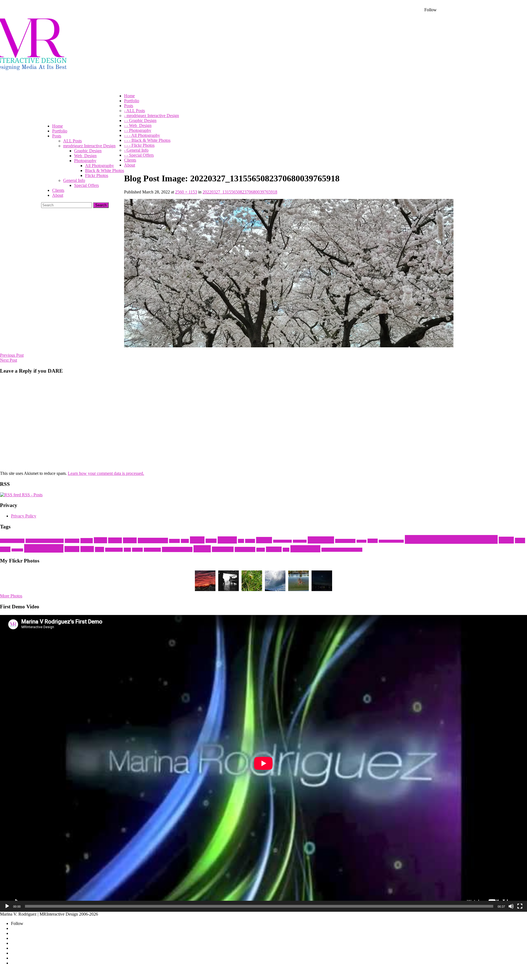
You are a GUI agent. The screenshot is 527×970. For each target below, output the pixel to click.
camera (86, 540)
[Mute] (511, 906)
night (520, 540)
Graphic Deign (282, 541)
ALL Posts (72, 140)
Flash (185, 541)
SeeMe (202, 548)
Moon (373, 541)
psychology (114, 550)
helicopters (300, 541)
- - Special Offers (139, 155)
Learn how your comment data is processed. (106, 473)
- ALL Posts (134, 110)
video (260, 550)
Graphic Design (88, 150)
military (361, 541)
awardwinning (12, 541)
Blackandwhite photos (45, 541)
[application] (263, 763)
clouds (115, 540)
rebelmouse (152, 550)
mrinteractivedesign (391, 541)
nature (506, 540)
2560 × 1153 (186, 192)
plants (87, 549)
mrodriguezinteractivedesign (451, 539)
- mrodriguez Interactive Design (151, 115)
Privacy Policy (23, 516)
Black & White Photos (104, 170)
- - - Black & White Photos (147, 140)
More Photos (11, 596)
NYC (5, 549)
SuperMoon (245, 549)
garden (264, 540)
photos (72, 549)
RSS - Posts (32, 494)
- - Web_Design (138, 125)
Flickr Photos (96, 175)
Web (286, 550)
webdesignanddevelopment (341, 550)
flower (211, 541)
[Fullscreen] (520, 906)
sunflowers (223, 549)
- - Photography (137, 130)
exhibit (174, 541)
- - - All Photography (142, 135)
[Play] (7, 906)
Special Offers (86, 185)
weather (274, 549)
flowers (227, 540)
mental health (345, 541)
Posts (99, 549)
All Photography (99, 165)
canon (100, 540)
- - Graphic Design (140, 120)
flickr (197, 540)
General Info (74, 180)
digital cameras (153, 540)
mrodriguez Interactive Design (89, 145)
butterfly (72, 541)
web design (305, 548)
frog (241, 541)
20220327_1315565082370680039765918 (240, 192)
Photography (85, 160)
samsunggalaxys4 (177, 549)
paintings (17, 549)
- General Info (136, 150)
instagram (321, 540)
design (130, 540)
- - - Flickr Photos (139, 145)
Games (250, 541)
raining (137, 550)
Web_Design (85, 155)
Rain (127, 550)
